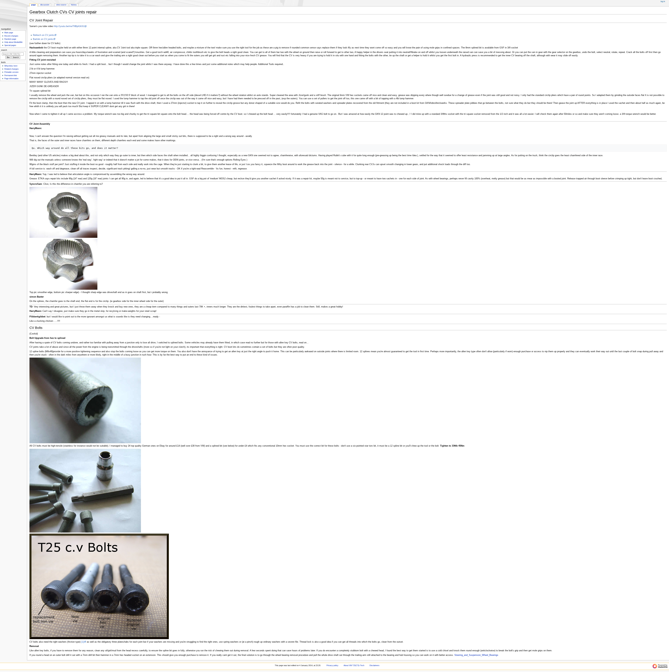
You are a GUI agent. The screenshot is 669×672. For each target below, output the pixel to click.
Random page (10, 39)
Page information (11, 78)
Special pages (10, 45)
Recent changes (11, 36)
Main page (8, 33)
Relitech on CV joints (43, 35)
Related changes (11, 69)
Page (33, 5)
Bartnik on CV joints (43, 39)
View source (61, 5)
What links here (10, 66)
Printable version (11, 72)
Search (4, 50)
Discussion (44, 5)
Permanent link (10, 75)
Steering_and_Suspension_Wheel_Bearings (476, 655)
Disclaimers (374, 665)
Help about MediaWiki (13, 42)
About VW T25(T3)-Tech (354, 665)
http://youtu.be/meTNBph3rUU (69, 26)
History (74, 5)
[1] (82, 642)
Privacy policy (332, 665)
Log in (663, 1)
